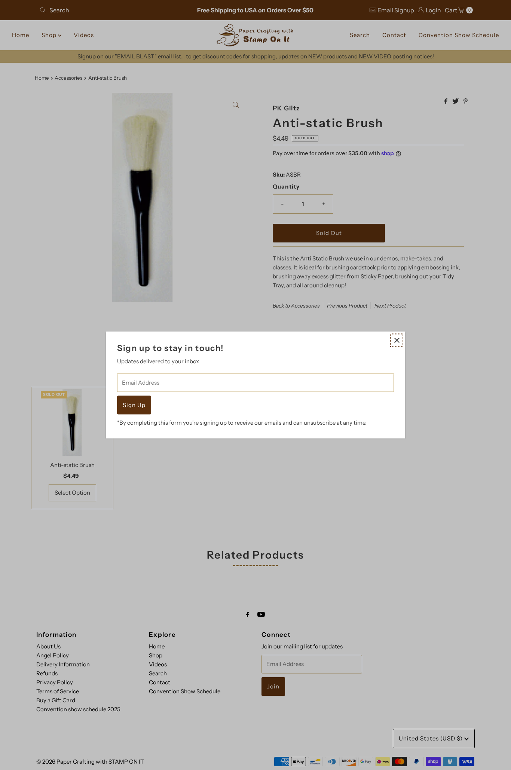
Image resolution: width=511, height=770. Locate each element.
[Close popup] (396, 340)
